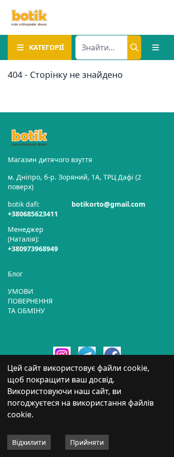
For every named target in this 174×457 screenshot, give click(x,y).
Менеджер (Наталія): (33, 239)
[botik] (29, 17)
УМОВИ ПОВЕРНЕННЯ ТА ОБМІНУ (30, 301)
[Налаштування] (155, 47)
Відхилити (29, 442)
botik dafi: (33, 208)
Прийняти (87, 442)
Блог (15, 273)
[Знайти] (134, 47)
